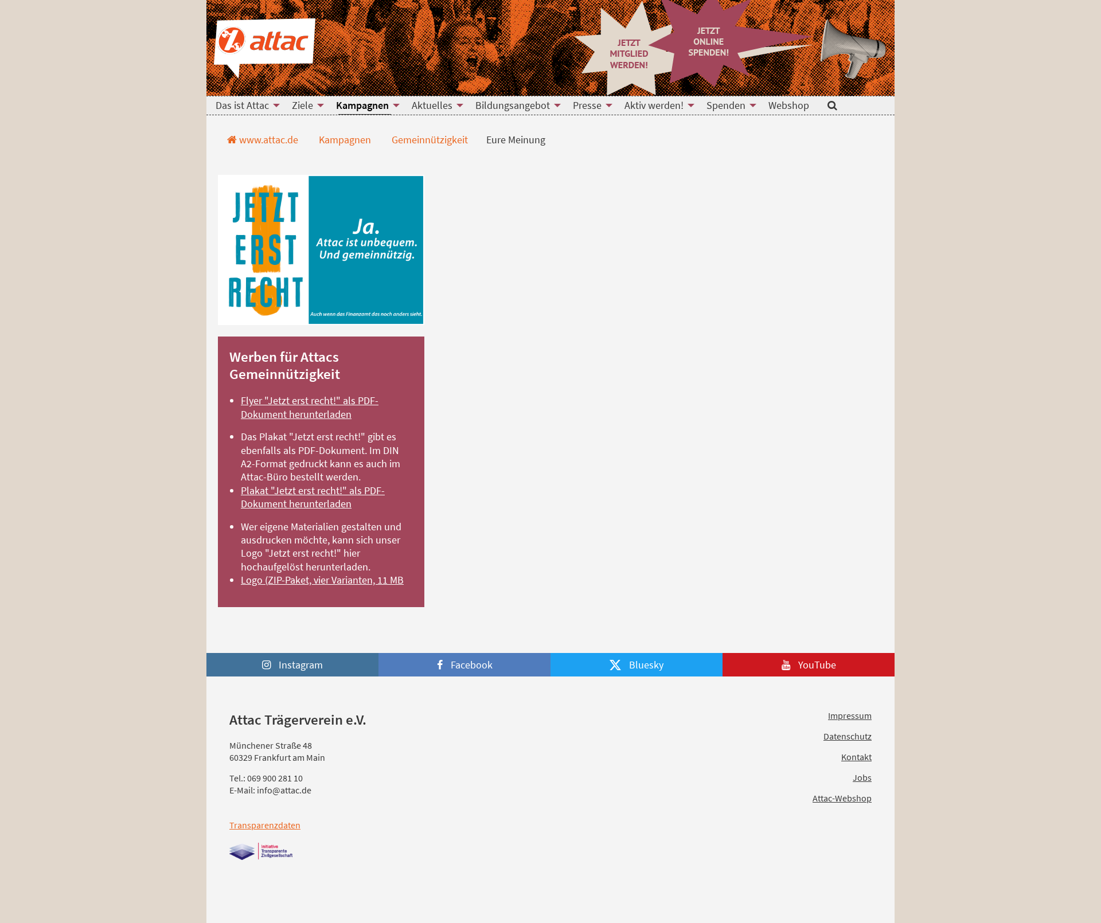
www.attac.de (267, 139)
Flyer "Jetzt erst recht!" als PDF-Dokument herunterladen (309, 407)
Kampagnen (344, 139)
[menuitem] (244, 105)
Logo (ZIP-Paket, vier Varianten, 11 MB (322, 579)
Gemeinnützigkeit (428, 139)
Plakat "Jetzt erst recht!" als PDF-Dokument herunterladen (313, 497)
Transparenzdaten (264, 825)
